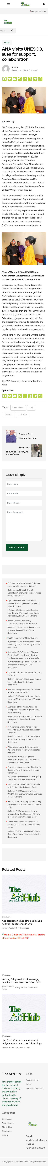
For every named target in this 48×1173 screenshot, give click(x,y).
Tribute (5, 1135)
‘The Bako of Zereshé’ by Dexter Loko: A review (25, 674)
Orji (31, 408)
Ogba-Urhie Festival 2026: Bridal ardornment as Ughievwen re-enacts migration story (24, 603)
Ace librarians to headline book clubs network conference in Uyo (22, 922)
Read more (19, 595)
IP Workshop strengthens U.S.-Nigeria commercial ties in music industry (24, 585)
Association (18, 408)
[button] (8, 4)
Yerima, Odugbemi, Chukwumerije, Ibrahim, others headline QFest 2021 (21, 981)
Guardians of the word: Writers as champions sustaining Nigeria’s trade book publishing (24, 710)
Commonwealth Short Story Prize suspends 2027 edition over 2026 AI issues (24, 824)
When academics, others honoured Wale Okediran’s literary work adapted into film (24, 750)
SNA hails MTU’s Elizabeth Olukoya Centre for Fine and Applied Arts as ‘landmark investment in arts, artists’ (24, 655)
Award (28, 1084)
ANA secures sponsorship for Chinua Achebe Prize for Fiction (24, 691)
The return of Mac (28, 438)
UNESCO (23, 414)
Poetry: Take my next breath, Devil (23, 638)
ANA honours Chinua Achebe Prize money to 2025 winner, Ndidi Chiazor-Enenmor (24, 730)
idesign (8, 917)
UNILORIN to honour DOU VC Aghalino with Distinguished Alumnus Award (24, 786)
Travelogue (7, 1131)
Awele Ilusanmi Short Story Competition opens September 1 (22, 622)
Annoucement (8, 986)
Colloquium (7, 1119)
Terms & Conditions (35, 1088)
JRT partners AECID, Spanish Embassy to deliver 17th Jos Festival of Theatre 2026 (24, 804)
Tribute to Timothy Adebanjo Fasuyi (17, 453)
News (7, 42)
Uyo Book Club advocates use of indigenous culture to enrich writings (22, 1042)
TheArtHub (7, 1127)
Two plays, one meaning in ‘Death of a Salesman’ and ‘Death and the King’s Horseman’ (24, 770)
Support (9, 414)
